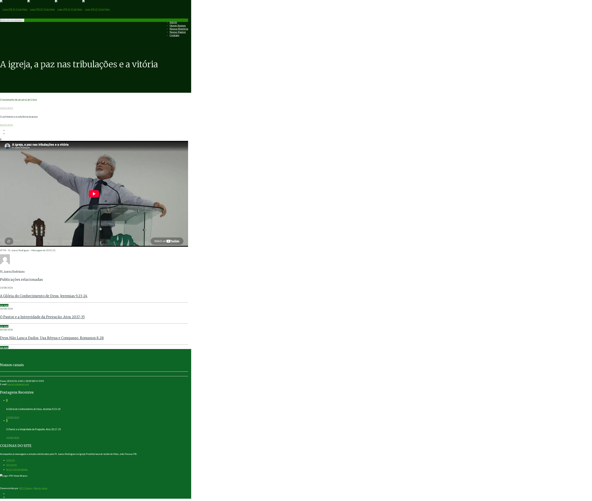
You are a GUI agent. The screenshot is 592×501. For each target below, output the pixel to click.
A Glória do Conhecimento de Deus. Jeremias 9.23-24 (43, 296)
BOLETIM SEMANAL (17, 469)
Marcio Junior (40, 488)
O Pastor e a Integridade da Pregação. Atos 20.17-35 (42, 317)
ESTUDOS (11, 465)
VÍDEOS (10, 460)
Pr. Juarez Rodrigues (12, 271)
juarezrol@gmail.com (18, 384)
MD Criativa (25, 488)
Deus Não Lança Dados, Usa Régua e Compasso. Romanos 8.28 (52, 338)
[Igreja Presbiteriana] (55, 9)
